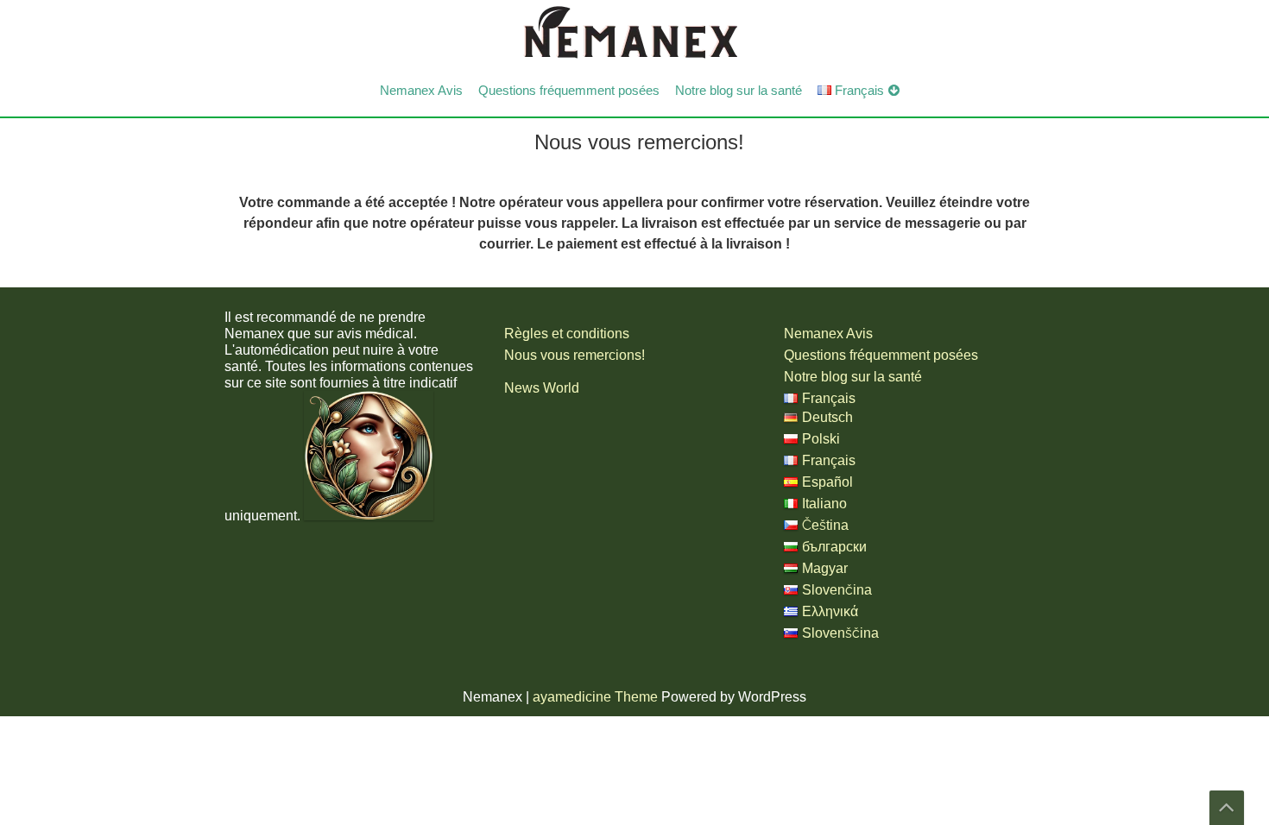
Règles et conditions (566, 333)
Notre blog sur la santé (738, 90)
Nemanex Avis (421, 90)
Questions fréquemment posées (569, 90)
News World (541, 388)
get (1226, 807)
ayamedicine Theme (597, 697)
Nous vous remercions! (574, 355)
